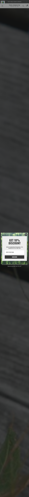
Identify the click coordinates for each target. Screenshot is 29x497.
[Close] (26, 235)
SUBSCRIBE (14, 257)
